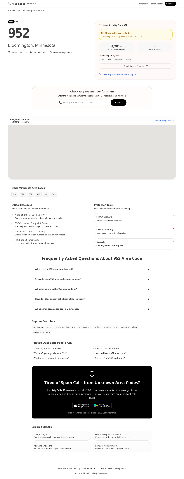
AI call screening (110, 327)
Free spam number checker (89, 327)
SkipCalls (170, 3)
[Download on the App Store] (81, 405)
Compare (102, 468)
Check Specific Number (134, 66)
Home (12, 10)
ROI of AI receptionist (129, 327)
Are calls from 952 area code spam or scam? (92, 279)
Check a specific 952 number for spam (119, 74)
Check (120, 102)
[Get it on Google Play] (102, 405)
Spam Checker (156, 3)
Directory (143, 3)
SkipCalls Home (65, 468)
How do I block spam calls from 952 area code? (92, 298)
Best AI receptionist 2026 (65, 327)
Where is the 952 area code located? (92, 269)
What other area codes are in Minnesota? (92, 308)
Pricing (77, 468)
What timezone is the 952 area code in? (92, 288)
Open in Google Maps (163, 121)
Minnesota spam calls (41, 332)
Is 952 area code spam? (42, 327)
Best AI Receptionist (117, 468)
